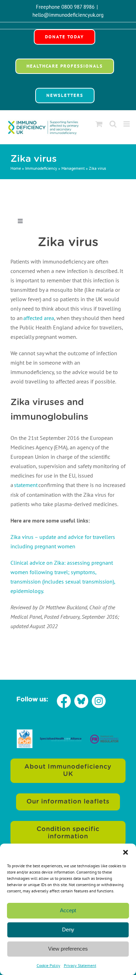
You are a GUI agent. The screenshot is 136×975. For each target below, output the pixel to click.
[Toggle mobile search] (112, 124)
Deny (68, 929)
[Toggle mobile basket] (99, 124)
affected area (38, 317)
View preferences (68, 949)
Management (73, 168)
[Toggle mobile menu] (127, 124)
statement (26, 484)
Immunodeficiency (41, 168)
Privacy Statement (80, 965)
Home (15, 168)
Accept (68, 910)
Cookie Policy (48, 965)
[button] (125, 852)
